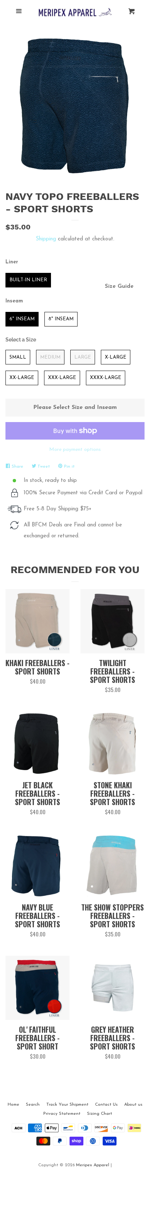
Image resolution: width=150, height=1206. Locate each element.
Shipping (46, 239)
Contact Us (106, 1104)
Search (33, 1104)
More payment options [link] (75, 449)
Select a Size (20, 340)
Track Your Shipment (67, 1104)
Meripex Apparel (92, 1165)
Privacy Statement (61, 1114)
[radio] (28, 280)
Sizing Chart (99, 1114)
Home (13, 1104)
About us (133, 1104)
